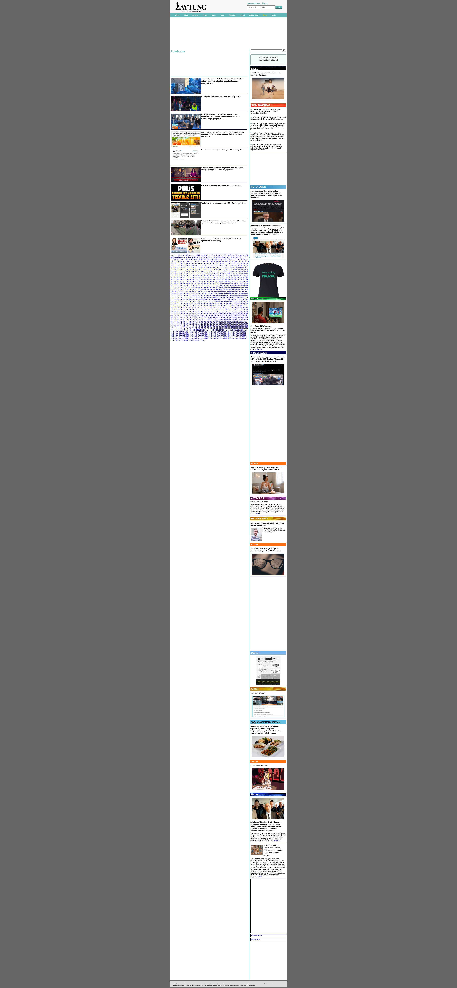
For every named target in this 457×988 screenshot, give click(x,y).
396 (175, 283)
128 (230, 261)
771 (207, 312)
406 (205, 283)
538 (210, 294)
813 (178, 316)
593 (219, 298)
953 (207, 326)
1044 (206, 334)
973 (190, 328)
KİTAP (254, 544)
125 (221, 261)
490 (222, 289)
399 (184, 283)
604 (175, 300)
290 (246, 273)
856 (228, 318)
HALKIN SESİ (259, 518)
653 (243, 302)
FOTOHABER (258, 187)
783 (243, 312)
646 (222, 302)
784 (246, 312)
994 (175, 330)
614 (204, 300)
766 (193, 312)
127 (227, 261)
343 (172, 279)
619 (219, 300)
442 (234, 285)
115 (192, 261)
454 (193, 287)
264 (246, 271)
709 (178, 308)
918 (181, 324)
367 (243, 279)
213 (172, 269)
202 (216, 267)
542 (222, 294)
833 (237, 316)
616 (210, 300)
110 (178, 261)
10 (189, 255)
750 (222, 310)
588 (205, 298)
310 (228, 275)
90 (204, 259)
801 (219, 314)
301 (202, 275)
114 (189, 261)
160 (246, 263)
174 (210, 265)
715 (195, 308)
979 (207, 328)
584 (193, 298)
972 (187, 328)
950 (199, 326)
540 (216, 294)
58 (214, 257)
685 (184, 306)
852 (216, 318)
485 (207, 289)
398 (181, 283)
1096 (176, 340)
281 (219, 273)
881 (225, 320)
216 (181, 269)
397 (178, 283)
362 (228, 279)
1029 (225, 332)
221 (196, 269)
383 (213, 281)
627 (243, 300)
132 (242, 261)
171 (202, 265)
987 (231, 328)
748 (216, 310)
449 (178, 287)
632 (181, 302)
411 (219, 283)
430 (199, 285)
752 (228, 310)
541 (219, 294)
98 (221, 259)
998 (187, 330)
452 (187, 287)
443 (237, 285)
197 (202, 267)
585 (196, 298)
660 (187, 304)
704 (240, 306)
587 (202, 298)
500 (175, 292)
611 (196, 300)
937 (237, 324)
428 (193, 285)
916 (175, 324)
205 (225, 267)
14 (198, 255)
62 (223, 257)
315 (243, 275)
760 (175, 312)
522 (240, 292)
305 (213, 275)
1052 (237, 334)
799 (213, 314)
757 (243, 310)
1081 (195, 338)
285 (231, 273)
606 (181, 300)
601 (243, 298)
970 (181, 328)
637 (196, 302)
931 (219, 324)
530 (187, 294)
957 (219, 326)
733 (172, 310)
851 (213, 318)
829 (225, 316)
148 (210, 263)
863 (172, 320)
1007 (220, 330)
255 (219, 271)
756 (240, 310)
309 (225, 275)
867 (184, 320)
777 (225, 312)
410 (216, 283)
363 (231, 279)
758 (246, 310)
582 (187, 298)
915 (172, 324)
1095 (172, 340)
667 (207, 304)
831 (231, 316)
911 (237, 322)
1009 (227, 330)
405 (202, 283)
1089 (225, 338)
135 (172, 263)
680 (246, 304)
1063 (203, 336)
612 (198, 300)
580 (181, 298)
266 (175, 273)
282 (222, 273)
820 (198, 316)
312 (234, 275)
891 (178, 322)
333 (219, 277)
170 (199, 265)
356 (210, 279)
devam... (258, 513)
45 (186, 257)
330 (210, 277)
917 (178, 324)
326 (199, 277)
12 (193, 255)
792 (193, 314)
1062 (199, 336)
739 (190, 310)
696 (216, 306)
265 (172, 273)
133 (245, 261)
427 (190, 285)
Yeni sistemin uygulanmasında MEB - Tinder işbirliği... (223, 203)
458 (205, 287)
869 (190, 320)
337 (231, 277)
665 (202, 304)
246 (193, 271)
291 (172, 275)
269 (184, 273)
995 (178, 330)
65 (229, 257)
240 (175, 271)
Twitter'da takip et (257, 935)
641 (207, 302)
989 (237, 328)
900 (205, 322)
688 (193, 306)
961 (231, 326)
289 (243, 273)
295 (184, 275)
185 (243, 265)
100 (225, 259)
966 (246, 326)
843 (190, 318)
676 (234, 304)
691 (202, 306)
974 (193, 328)
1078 (184, 338)
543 (225, 294)
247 (196, 271)
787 (178, 314)
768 (199, 312)
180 (228, 265)
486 (210, 289)
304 (210, 275)
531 (190, 294)
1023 (203, 332)
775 (219, 312)
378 (199, 281)
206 (228, 267)
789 (184, 314)
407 (207, 283)
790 (187, 314)
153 (225, 263)
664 (199, 304)
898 (199, 322)
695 (213, 306)
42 (180, 257)
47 (191, 257)
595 (225, 298)
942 (175, 326)
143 (196, 263)
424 (181, 285)
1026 (214, 332)
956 (216, 326)
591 (213, 298)
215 (178, 269)
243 (184, 271)
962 (234, 326)
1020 (191, 332)
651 (237, 302)
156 (234, 263)
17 (204, 255)
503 (184, 292)
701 (231, 306)
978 (205, 328)
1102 (198, 340)
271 (190, 273)
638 (199, 302)
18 (206, 255)
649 (231, 302)
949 (196, 326)
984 (222, 328)
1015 (172, 332)
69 (238, 257)
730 (240, 308)
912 (240, 322)
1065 (210, 336)
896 (193, 322)
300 (199, 275)
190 (181, 267)
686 (187, 306)
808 (240, 314)
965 (243, 326)
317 (172, 277)
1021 (195, 332)
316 (246, 275)
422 (175, 285)
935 (231, 324)
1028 (222, 332)
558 (193, 296)
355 (207, 279)
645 (219, 302)
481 (196, 289)
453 (190, 287)
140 (187, 263)
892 (181, 322)
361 (225, 279)
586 (199, 298)
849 (207, 318)
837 (172, 318)
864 (175, 320)
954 (210, 326)
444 (240, 285)
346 (181, 279)
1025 (210, 332)
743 (202, 310)
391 (237, 281)
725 (225, 308)
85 (193, 259)
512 (210, 292)
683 (178, 306)
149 (213, 263)
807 (237, 314)
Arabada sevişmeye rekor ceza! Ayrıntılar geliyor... (221, 185)
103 (234, 259)
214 (175, 269)
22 (215, 255)
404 (199, 283)
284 (228, 273)
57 (212, 257)
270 (187, 273)
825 (213, 316)
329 (207, 277)
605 (178, 300)
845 (196, 318)
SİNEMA (255, 68)
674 (228, 304)
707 (172, 308)
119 (203, 261)
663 (196, 304)
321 (184, 277)
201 (213, 267)
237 (243, 269)
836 (246, 316)
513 (213, 292)
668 (210, 304)
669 (213, 304)
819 (195, 316)
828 (222, 316)
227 (213, 269)
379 (202, 281)
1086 (214, 338)
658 (181, 304)
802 (222, 314)
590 (210, 298)
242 (181, 271)
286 (234, 273)
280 (216, 273)
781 (237, 312)
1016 (176, 332)
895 (190, 322)
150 (216, 263)
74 (249, 257)
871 (196, 320)
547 (237, 294)
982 (216, 328)
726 (228, 308)
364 (234, 279)
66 (231, 257)
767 (196, 312)
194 (193, 267)
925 (202, 324)
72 (244, 257)
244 (187, 271)
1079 (187, 338)
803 (225, 314)
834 (240, 316)
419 (243, 283)
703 (237, 306)
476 (181, 289)
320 (181, 277)
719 (207, 308)
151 (219, 263)
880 (222, 320)
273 (196, 273)
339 (237, 277)
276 (205, 273)
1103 (202, 340)
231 (225, 269)
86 (195, 259)
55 (208, 257)
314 (240, 275)
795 (202, 314)
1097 (180, 340)
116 (195, 261)
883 (231, 320)
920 (187, 324)
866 (181, 320)
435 (213, 285)
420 (246, 283)
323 (190, 277)
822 (204, 316)
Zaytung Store (255, 939)
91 (206, 259)
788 (181, 314)
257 (225, 271)
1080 (191, 338)
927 (207, 324)
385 (219, 281)
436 (216, 285)
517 (225, 292)
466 (228, 287)
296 (187, 275)
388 (228, 281)
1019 (187, 332)
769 (202, 312)
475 (178, 289)
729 (237, 308)
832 (234, 316)
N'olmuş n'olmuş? (257, 693)
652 (240, 302)
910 (234, 322)
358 (216, 279)
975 (196, 328)
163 (178, 265)
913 (243, 322)
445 (243, 285)
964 (240, 326)
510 (205, 292)
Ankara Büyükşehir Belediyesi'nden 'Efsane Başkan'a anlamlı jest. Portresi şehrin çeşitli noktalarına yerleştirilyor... (222, 81)
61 (221, 257)
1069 (225, 336)
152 (222, 263)
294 (181, 275)
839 (178, 318)
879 (219, 320)
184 (240, 265)
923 (196, 324)
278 (210, 273)
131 (239, 261)
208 (234, 267)
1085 (210, 338)
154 (228, 263)
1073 (241, 336)
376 (193, 281)
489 (219, 289)
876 (210, 320)
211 (243, 267)
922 (193, 324)
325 (196, 277)
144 (199, 263)
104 (237, 259)
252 (210, 271)
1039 (187, 334)
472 (246, 287)
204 (222, 267)
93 (210, 259)
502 (181, 292)
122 (212, 261)
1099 (187, 340)
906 (222, 322)
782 (240, 312)
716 (198, 308)
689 (196, 306)
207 (231, 267)
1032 (237, 332)
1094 (244, 338)
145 (202, 263)
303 (207, 275)
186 (246, 265)
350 (193, 279)
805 (231, 314)
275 (202, 273)
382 (210, 281)
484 (205, 289)
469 (237, 287)
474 (175, 289)
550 (246, 294)
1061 (195, 336)
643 (213, 302)
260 (234, 271)
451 (184, 287)
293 (178, 275)
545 (231, 294)
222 (199, 269)
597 (231, 298)
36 (245, 255)
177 (219, 265)
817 (190, 316)
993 (172, 330)
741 (196, 310)
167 (190, 265)
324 (193, 277)
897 (196, 322)
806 (234, 314)
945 (184, 326)
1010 (231, 330)
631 (178, 302)
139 (184, 263)
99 (223, 259)
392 (240, 281)
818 (192, 316)
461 (213, 287)
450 (181, 287)
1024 (206, 332)
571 (231, 296)
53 (204, 257)
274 (199, 273)
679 (243, 304)
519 (231, 292)
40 (176, 257)
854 (222, 318)
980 (210, 328)
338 (234, 277)
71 (242, 257)
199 (207, 267)
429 (196, 285)
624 (234, 300)
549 (243, 294)
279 (213, 273)
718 (204, 308)
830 (228, 316)
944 (181, 326)
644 (216, 302)
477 (184, 289)
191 (184, 267)
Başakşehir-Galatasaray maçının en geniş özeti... (221, 97)
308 (222, 275)
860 (240, 318)
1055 (172, 336)
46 (189, 257)
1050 (229, 334)
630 (175, 302)
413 (225, 283)
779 (231, 312)
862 (246, 318)
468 (234, 287)
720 (210, 308)
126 (224, 261)
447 (172, 287)
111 (181, 261)
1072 (237, 336)
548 (240, 294)
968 (175, 328)
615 (207, 300)
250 (205, 271)
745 (207, 310)
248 (199, 271)
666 (205, 304)
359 (219, 279)
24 (219, 255)
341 (243, 277)
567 (219, 296)
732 (246, 308)
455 (196, 287)
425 (184, 285)
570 (228, 296)
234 (234, 269)
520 (234, 292)
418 (240, 283)
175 (213, 265)
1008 (223, 330)
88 (199, 259)
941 (172, 326)
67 (234, 257)
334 (222, 277)
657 (178, 304)
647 (225, 302)
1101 (195, 340)
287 (237, 273)
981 (213, 328)
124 (218, 261)
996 (181, 330)
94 (212, 259)
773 (213, 312)
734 (175, 310)
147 (207, 263)
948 (193, 326)
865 (178, 320)
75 (171, 259)
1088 (222, 338)
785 (172, 314)
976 (199, 328)
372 (181, 281)
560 (199, 296)
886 (240, 320)
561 (202, 296)
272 (193, 273)
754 (234, 310)
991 (243, 328)
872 (199, 320)
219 (190, 269)
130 (236, 261)
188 (175, 267)
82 (186, 259)
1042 (199, 334)
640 (205, 302)
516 (222, 292)
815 (184, 316)
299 (196, 275)
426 (187, 285)
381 (207, 281)
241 (178, 271)
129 (233, 261)
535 (202, 294)
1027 (218, 332)
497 (243, 289)
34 (240, 255)
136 (175, 263)
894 (187, 322)
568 (222, 296)
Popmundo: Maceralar (259, 766)
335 (225, 277)
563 (207, 296)
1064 (206, 336)
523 (243, 292)
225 (207, 269)
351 (196, 279)
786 (175, 314)
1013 (242, 330)
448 (175, 287)
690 (199, 306)
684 (181, 306)
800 (216, 314)
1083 (203, 338)
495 (237, 289)
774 (216, 312)
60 (219, 257)
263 (243, 271)
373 (184, 281)
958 (222, 326)
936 (234, 324)
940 (246, 324)
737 (184, 310)
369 (172, 281)
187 (172, 267)
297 (190, 275)
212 (246, 267)
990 (240, 328)
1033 (241, 332)
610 (193, 300)
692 (205, 306)
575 (243, 296)
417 (237, 283)
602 (246, 298)
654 (246, 302)
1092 (237, 338)
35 (243, 255)
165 (184, 265)
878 (216, 320)
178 (222, 265)
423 (178, 285)
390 (234, 281)
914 (246, 322)
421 (172, 285)
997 (184, 330)
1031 (233, 332)
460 (210, 287)
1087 (218, 338)
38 (171, 257)
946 (187, 326)
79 (180, 259)
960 (228, 326)
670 (216, 304)
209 (237, 267)
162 (175, 265)
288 (240, 273)
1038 (184, 334)
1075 (172, 338)
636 (193, 302)
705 (243, 306)
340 (240, 277)
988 (234, 328)
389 (231, 281)
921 (190, 324)
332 (216, 277)
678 (240, 304)
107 (246, 259)
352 (199, 279)
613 (201, 300)
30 (232, 255)
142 (193, 263)
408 (210, 283)
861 (243, 318)
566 (216, 296)
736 (181, 310)
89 (201, 259)
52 (201, 257)
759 (172, 312)
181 (231, 265)
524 (246, 292)
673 (225, 304)
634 (187, 302)
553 (178, 296)
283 (225, 273)
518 (228, 292)
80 (182, 259)
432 (205, 285)
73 (246, 257)
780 (234, 312)
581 (184, 298)
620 (222, 300)
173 (207, 265)
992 (246, 328)
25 (221, 255)
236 (240, 269)
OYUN (254, 761)
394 (246, 281)
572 (234, 296)
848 (205, 318)
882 (228, 320)
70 (240, 257)
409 (213, 283)
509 (202, 292)
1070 (229, 336)
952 (205, 326)
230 (222, 269)
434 (210, 285)
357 (213, 279)
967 (172, 328)
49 (195, 257)
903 (213, 322)
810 (246, 314)
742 (199, 310)
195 (196, 267)
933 (225, 324)
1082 (199, 338)
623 (231, 300)
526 (175, 294)
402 (193, 283)
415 (231, 283)
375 (190, 281)
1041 (195, 334)
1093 (241, 338)
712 (187, 308)
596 (228, 298)
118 (200, 261)
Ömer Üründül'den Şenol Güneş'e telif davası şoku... (222, 150)
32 (236, 255)
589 (207, 298)
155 (231, 263)
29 (230, 255)
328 (205, 277)
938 (240, 324)
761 (178, 312)
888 (246, 320)
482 (199, 289)
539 (213, 294)
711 (184, 308)
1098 (184, 340)
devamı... (260, 349)
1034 (244, 332)
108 (172, 261)
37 (247, 255)
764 (187, 312)
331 (213, 277)
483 (202, 289)
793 (196, 314)
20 (210, 255)
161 (172, 265)
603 (172, 300)
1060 (191, 336)
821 (201, 316)
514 (216, 292)
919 (184, 324)
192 (187, 267)
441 (231, 285)
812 (175, 316)
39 (174, 257)
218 (187, 269)
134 (248, 261)
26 (223, 255)
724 (222, 308)
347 (184, 279)
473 (172, 289)
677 (237, 304)
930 (216, 324)
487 (213, 289)
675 (231, 304)
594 (222, 298)
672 (222, 304)
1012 (239, 330)
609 (190, 300)
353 (202, 279)
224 (205, 269)
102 (231, 259)
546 (234, 294)
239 (172, 271)
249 (202, 271)
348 (187, 279)
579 (178, 298)
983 (219, 328)
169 (196, 265)
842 (187, 318)
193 (190, 267)
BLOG (254, 463)
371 (178, 281)
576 (246, 296)
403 (196, 283)
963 (237, 326)
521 (237, 292)
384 (216, 281)
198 (205, 267)
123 (215, 261)
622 (228, 300)
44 (184, 257)
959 (225, 326)
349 (190, 279)
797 (207, 314)
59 (216, 257)
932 (222, 324)
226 (210, 269)
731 (243, 308)
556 (187, 296)
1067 (218, 336)
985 (225, 328)
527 (178, 294)
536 (205, 294)
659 (184, 304)
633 (184, 302)
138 (181, 263)
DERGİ (255, 652)
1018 (184, 332)
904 (216, 322)
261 (237, 271)
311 (231, 275)
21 (213, 255)
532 (193, 294)
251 (207, 271)
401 (190, 283)
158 (240, 263)
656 (175, 304)
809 (243, 314)
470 (240, 287)
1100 (191, 340)
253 (213, 271)
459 (207, 287)
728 (234, 308)
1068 (222, 336)
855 (225, 318)
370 (175, 281)
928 (210, 324)
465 (225, 287)
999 (190, 330)
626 (240, 300)
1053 (241, 334)
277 (207, 273)
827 (219, 316)
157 (237, 263)
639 (202, 302)
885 (237, 320)
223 (202, 269)
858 (234, 318)
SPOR (254, 298)
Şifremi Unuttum (254, 3)
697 (219, 306)
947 (190, 326)
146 (205, 263)
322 (187, 277)
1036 (176, 334)
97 (219, 259)
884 (234, 320)
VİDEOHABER (259, 352)
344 (175, 279)
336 (228, 277)
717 (201, 308)
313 (237, 275)
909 (231, 322)
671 (219, 304)
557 (190, 296)
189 (178, 267)
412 (222, 283)
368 (246, 279)
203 (219, 267)
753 (231, 310)
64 (227, 257)
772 (210, 312)
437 (219, 285)
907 (225, 322)
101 (228, 259)
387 (225, 281)
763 (184, 312)
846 (199, 318)
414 (228, 283)
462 (216, 287)
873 (202, 320)
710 (181, 308)
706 (246, 306)
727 (231, 308)
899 (202, 322)
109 (175, 261)
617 (213, 300)
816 (187, 316)
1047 (218, 334)
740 (193, 310)
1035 (172, 334)
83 (189, 259)
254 (216, 271)
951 (202, 326)
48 (193, 257)
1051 (233, 334)
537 (207, 294)
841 (184, 318)
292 (175, 275)
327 (202, 277)
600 (240, 298)
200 (210, 267)
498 (246, 289)
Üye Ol (265, 3)
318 (175, 277)
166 (187, 265)
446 (246, 285)
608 (187, 300)
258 (228, 271)
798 (210, 314)
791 (190, 314)
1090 (229, 338)
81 (184, 259)
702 (234, 306)
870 (193, 320)
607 (184, 300)
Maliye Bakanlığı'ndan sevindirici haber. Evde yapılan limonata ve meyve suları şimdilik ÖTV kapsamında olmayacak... (222, 134)
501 (178, 292)
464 (222, 287)
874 (205, 320)
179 (225, 265)
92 (208, 259)
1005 (212, 330)
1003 (204, 330)
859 (237, 318)
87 (197, 259)
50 (197, 257)
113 (186, 261)
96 (216, 259)
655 (172, 304)
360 (222, 279)
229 (219, 269)
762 (181, 312)
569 (225, 296)
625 (237, 300)
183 (237, 265)
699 (225, 306)
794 (199, 314)
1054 (244, 334)
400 (187, 283)
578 (175, 298)
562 (205, 296)
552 (175, 296)
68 (236, 257)
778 (228, 312)
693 (207, 306)
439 (225, 285)
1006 (216, 330)
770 (205, 312)
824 (210, 316)
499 (172, 292)
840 (181, 318)
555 (184, 296)
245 (190, 271)
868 (187, 320)
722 (216, 308)
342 (246, 277)
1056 (176, 336)
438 (222, 285)
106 (243, 259)
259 (231, 271)
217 (184, 269)
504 (187, 292)
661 (190, 304)
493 (231, 289)
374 (187, 281)
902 (210, 322)
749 (219, 310)
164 (181, 265)
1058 (184, 336)
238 (246, 269)
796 (205, 314)
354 (205, 279)
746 (210, 310)
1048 (222, 334)
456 (199, 287)
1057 (180, 336)
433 (207, 285)
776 (222, 312)
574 (240, 296)
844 (193, 318)
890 (175, 322)
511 (207, 292)
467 (231, 287)
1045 (210, 334)
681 (172, 306)
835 (243, 316)
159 (243, 263)
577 (172, 298)
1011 (235, 330)
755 (237, 310)
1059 (187, 336)
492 (228, 289)
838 (175, 318)
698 (222, 306)
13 (195, 255)
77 (176, 259)
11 (191, 255)
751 (225, 310)
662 (193, 304)
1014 (246, 330)
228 (216, 269)
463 (219, 287)
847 (202, 318)
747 (213, 310)
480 (193, 289)
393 (243, 281)
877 (213, 320)
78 (178, 259)
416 (234, 283)
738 (187, 310)
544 (228, 294)
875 (207, 320)
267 (178, 273)
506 (193, 292)
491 (225, 289)
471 (243, 287)
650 (234, 302)
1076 (176, 338)
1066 (214, 336)
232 (228, 269)
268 (181, 273)
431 (202, 285)
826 (216, 316)
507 (196, 292)
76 (174, 259)
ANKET (255, 689)
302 (205, 275)
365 (237, 279)
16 (202, 255)
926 (205, 324)
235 (237, 269)
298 (193, 275)
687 (190, 306)
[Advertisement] (160, 45)
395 (172, 283)
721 (213, 308)
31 (234, 255)
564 (210, 296)
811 (172, 316)
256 (222, 271)
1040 (191, 334)
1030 (229, 332)
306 (216, 275)
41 (178, 257)
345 (178, 279)
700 (228, 306)
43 (182, 257)
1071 (233, 336)
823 (207, 316)
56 (210, 257)
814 (181, 316)
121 (209, 261)
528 (181, 294)
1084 (206, 338)
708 (175, 308)
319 (178, 277)
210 (240, 267)
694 (210, 306)
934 (228, 324)
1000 (193, 330)
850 (210, 318)
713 (190, 308)
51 (199, 257)
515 (219, 292)
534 (199, 294)
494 (234, 289)
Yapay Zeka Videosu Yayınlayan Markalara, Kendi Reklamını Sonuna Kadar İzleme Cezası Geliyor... (272, 850)
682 (175, 306)
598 (234, 298)
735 (178, 310)
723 (219, 308)
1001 (197, 330)
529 (184, 294)
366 (240, 279)
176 (216, 265)
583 (190, 298)
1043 (203, 334)
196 (199, 267)
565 (213, 296)
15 (200, 255)
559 (196, 296)
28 (228, 255)
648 (228, 302)
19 (208, 255)
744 (205, 310)
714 (192, 308)
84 (191, 259)
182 (234, 265)
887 (243, 320)
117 (198, 261)
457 (202, 287)
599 (237, 298)
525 (172, 294)
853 (219, 318)
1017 (180, 332)
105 (240, 259)
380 (205, 281)
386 (222, 281)
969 (178, 328)
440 (228, 285)
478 (187, 289)
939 (243, 324)
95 (214, 259)
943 (178, 326)
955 (213, 326)
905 (219, 322)
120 (206, 261)
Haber (255, 794)
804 (228, 314)
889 (172, 322)
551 (172, 296)
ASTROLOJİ (258, 498)
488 (216, 289)
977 (202, 328)
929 (213, 324)
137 (178, 263)
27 (225, 255)
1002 (201, 330)
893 (184, 322)
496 (240, 289)
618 (216, 300)
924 (199, 324)
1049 (225, 334)
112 (183, 261)
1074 (244, 336)
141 (190, 263)
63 (225, 257)
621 (225, 300)
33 (238, 255)
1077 (180, 338)
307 (219, 275)
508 (199, 292)
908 (228, 322)
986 (228, 328)
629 (172, 302)
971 (184, 328)
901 (207, 322)
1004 (208, 330)
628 (246, 300)
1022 (199, 332)
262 (240, 271)
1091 (233, 338)
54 (206, 257)
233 (231, 269)
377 (196, 281)
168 (193, 265)
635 (190, 302)
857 (231, 318)
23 (217, 255)
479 (190, 289)
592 (216, 298)
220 (193, 269)
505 (190, 292)
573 (237, 296)
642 (210, 302)
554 (181, 296)
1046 (214, 334)
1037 (180, 334)
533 (196, 294)
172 (205, 265)
